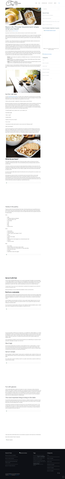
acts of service (35, 455)
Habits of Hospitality (50, 458)
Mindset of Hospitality (45, 72)
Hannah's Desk (44, 66)
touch (39, 462)
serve (35, 462)
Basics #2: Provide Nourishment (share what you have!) (22, 28)
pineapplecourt (39, 461)
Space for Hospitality (45, 75)
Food (48, 455)
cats (41, 455)
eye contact (41, 456)
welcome (36, 464)
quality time (44, 461)
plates (41, 461)
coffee (43, 455)
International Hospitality (46, 69)
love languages (43, 460)
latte (40, 460)
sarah (34, 462)
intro (37, 460)
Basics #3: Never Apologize (46, 18)
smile (37, 462)
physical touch (35, 461)
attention (38, 455)
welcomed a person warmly (12, 96)
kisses (39, 460)
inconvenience (35, 460)
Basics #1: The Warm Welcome (47, 24)
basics (40, 455)
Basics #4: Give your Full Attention (47, 15)
